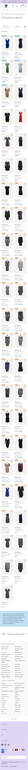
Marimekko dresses (5, 654)
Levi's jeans (4, 652)
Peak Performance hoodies (19, 649)
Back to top (14, 718)
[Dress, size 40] (21, 92)
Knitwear (3, 703)
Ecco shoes (17, 664)
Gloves (16, 696)
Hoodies (17, 703)
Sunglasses (17, 709)
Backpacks (17, 711)
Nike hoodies (4, 648)
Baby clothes (18, 705)
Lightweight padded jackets (19, 688)
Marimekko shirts (19, 652)
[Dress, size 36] (21, 316)
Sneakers (17, 694)
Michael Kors (13, 13)
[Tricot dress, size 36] (21, 290)
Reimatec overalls (5, 674)
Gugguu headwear (5, 676)
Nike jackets (4, 658)
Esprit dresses (4, 656)
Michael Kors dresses (21, 13)
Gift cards (3, 713)
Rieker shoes (4, 668)
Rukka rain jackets (19, 674)
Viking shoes (18, 670)
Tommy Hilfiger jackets (20, 660)
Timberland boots (5, 670)
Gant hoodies (18, 646)
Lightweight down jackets (7, 691)
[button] (25, 6)
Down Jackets (18, 685)
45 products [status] (4, 31)
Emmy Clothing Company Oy (13, 762)
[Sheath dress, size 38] (7, 542)
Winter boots (4, 694)
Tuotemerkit (7, 13)
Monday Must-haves (20, 683)
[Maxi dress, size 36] (7, 68)
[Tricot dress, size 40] (7, 92)
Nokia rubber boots (5, 672)
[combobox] (14, 9)
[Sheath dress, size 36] (7, 417)
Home (2, 13)
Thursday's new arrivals (6, 685)
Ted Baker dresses (19, 656)
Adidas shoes (4, 664)
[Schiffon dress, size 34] (21, 215)
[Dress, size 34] (7, 141)
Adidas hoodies (5, 646)
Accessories (4, 709)
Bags (2, 711)
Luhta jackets (18, 658)
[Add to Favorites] (11, 36)
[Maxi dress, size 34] (21, 117)
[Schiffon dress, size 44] (7, 492)
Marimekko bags (18, 676)
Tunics (2, 707)
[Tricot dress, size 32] (21, 340)
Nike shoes (17, 666)
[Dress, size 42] (7, 117)
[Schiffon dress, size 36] (7, 265)
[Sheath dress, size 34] (7, 518)
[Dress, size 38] (21, 68)
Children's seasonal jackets (19, 691)
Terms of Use (13, 766)
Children (3, 683)
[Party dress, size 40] (21, 43)
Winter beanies (4, 696)
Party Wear (17, 698)
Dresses (3, 705)
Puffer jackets (4, 687)
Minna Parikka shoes (6, 666)
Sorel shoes (17, 668)
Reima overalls (18, 672)
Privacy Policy (4, 766)
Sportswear (4, 700)
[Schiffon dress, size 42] (21, 467)
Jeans (2, 698)
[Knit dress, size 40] (21, 241)
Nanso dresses (18, 654)
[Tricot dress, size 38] (7, 241)
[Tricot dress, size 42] (21, 542)
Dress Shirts (17, 707)
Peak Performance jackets (5, 661)
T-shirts (16, 700)
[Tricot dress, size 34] (7, 43)
